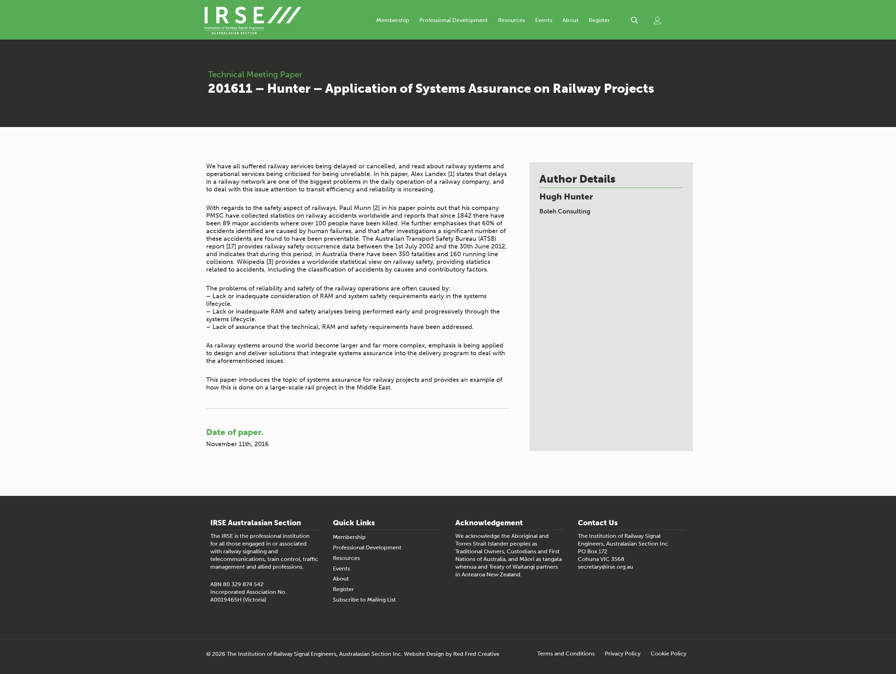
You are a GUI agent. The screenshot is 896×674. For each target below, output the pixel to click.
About (570, 20)
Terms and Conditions (566, 654)
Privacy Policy (622, 654)
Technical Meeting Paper (255, 74)
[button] (634, 20)
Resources (511, 20)
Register (599, 20)
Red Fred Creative (476, 654)
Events (543, 20)
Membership (392, 20)
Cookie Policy (668, 654)
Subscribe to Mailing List (364, 599)
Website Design (424, 654)
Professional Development (453, 20)
